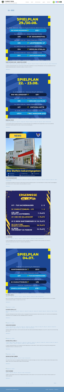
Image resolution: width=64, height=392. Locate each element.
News (24, 63)
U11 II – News (36, 179)
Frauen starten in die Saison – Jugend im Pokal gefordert (16, 62)
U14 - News (32, 63)
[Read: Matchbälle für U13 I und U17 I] (10, 338)
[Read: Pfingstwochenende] (10, 368)
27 (32, 383)
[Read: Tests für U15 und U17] (28, 270)
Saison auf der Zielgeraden (11, 325)
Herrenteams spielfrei (10, 120)
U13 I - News (34, 311)
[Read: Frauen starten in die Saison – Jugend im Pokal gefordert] (28, 38)
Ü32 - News (46, 179)
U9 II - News (35, 238)
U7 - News (23, 238)
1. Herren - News (8, 63)
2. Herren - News (15, 63)
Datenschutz (51, 389)
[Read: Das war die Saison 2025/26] (10, 307)
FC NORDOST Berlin (9, 1)
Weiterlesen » (8, 69)
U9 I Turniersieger (9, 237)
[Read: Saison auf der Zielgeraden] (10, 322)
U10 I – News (16, 121)
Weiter (55, 383)
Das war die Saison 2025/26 (11, 309)
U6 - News (9, 327)
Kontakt (47, 389)
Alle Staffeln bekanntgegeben (11, 178)
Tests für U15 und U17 (10, 295)
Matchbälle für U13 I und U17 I (11, 340)
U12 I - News (29, 311)
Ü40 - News (50, 179)
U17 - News (40, 63)
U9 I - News (49, 63)
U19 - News (44, 63)
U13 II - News (25, 121)
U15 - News (36, 63)
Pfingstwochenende (9, 371)
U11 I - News (27, 63)
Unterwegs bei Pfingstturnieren (12, 356)
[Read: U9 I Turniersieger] (28, 212)
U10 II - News (27, 179)
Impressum (56, 389)
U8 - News (27, 238)
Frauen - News (20, 63)
